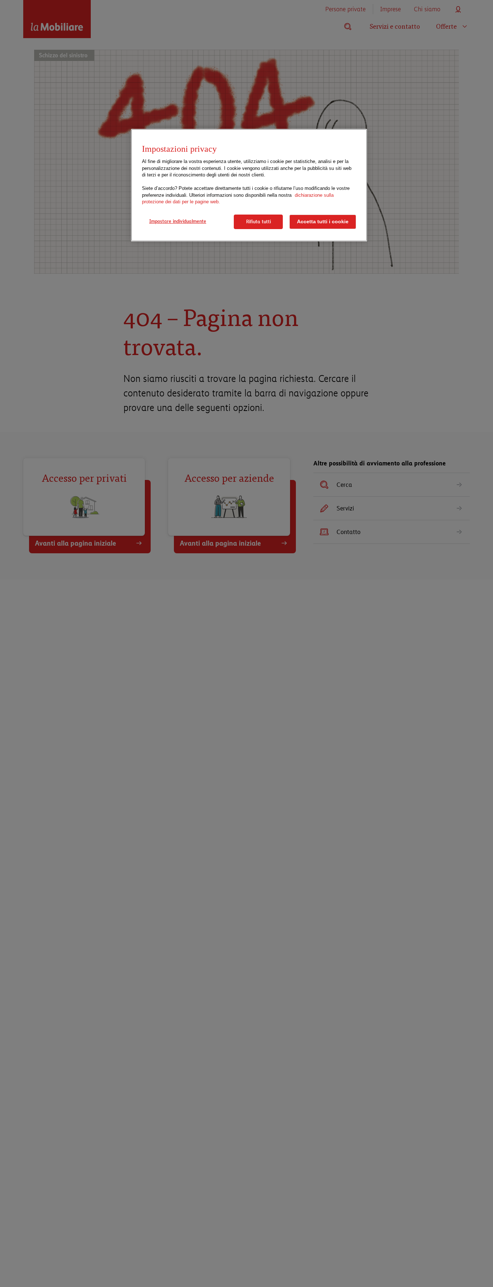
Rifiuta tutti (258, 221)
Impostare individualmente (177, 221)
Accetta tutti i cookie (323, 221)
